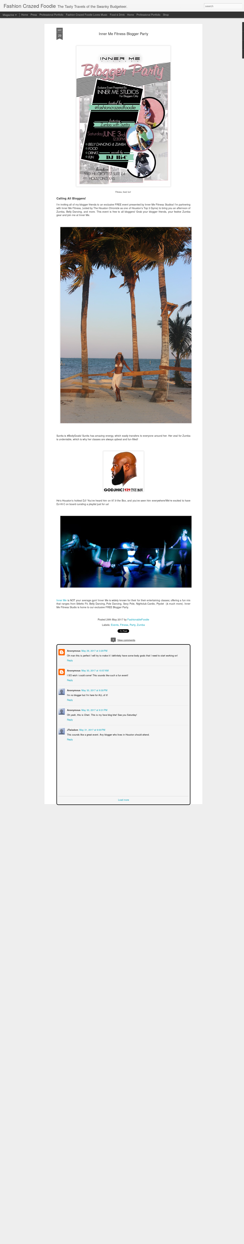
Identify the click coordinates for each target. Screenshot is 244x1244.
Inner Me (61, 600)
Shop (166, 14)
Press (34, 14)
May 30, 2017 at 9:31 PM (94, 709)
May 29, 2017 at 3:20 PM (94, 650)
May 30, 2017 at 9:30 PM (94, 690)
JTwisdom (72, 729)
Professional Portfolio (51, 14)
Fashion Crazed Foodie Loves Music (86, 14)
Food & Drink (117, 14)
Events (115, 625)
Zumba (141, 625)
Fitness (124, 625)
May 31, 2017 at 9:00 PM (92, 729)
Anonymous (73, 650)
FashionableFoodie (138, 619)
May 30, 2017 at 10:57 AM (94, 670)
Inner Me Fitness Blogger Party (123, 33)
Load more (123, 799)
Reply (70, 660)
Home (24, 14)
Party (132, 625)
